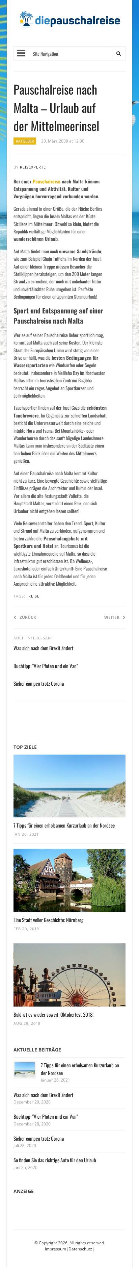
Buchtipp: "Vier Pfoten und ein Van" (45, 665)
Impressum (55, 1249)
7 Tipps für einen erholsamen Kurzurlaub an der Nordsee (64, 825)
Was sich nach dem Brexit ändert (43, 648)
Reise (33, 596)
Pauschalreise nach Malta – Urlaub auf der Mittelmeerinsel (56, 107)
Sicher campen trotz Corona (38, 683)
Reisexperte (33, 167)
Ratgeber (25, 141)
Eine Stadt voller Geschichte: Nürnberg (48, 919)
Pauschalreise (46, 181)
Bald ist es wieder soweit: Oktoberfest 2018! (53, 1014)
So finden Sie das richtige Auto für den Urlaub (54, 1160)
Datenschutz (80, 1249)
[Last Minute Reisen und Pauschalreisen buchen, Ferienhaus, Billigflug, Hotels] (69, 22)
